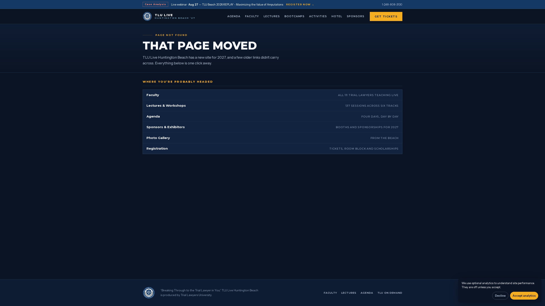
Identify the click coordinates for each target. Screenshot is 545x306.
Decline (500, 295)
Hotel (336, 16)
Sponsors (355, 16)
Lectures (272, 16)
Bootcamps (294, 16)
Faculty (252, 16)
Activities (318, 16)
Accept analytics (524, 295)
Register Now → (300, 4)
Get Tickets (386, 16)
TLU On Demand (389, 292)
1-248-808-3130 (392, 4)
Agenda (234, 16)
